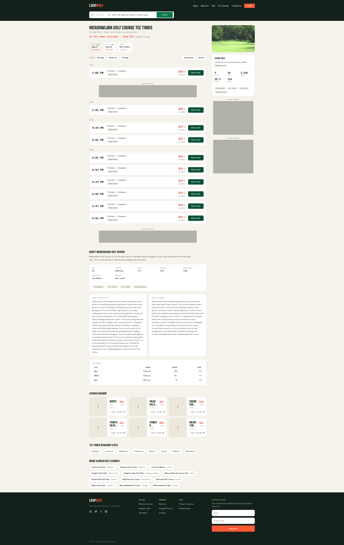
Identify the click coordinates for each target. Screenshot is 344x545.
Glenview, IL (190, 451)
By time (201, 58)
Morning (100, 58)
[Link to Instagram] (106, 511)
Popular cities (144, 508)
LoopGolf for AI (165, 508)
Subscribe (233, 528)
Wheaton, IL (123, 451)
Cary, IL (164, 451)
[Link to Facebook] (101, 511)
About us (162, 504)
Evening (125, 58)
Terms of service (186, 504)
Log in (249, 5)
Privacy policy (185, 508)
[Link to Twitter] (95, 511)
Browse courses (146, 504)
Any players (188, 58)
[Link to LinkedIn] (90, 511)
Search (164, 15)
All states (143, 513)
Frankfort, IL (139, 451)
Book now (195, 72)
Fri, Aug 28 (99, 15)
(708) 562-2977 (220, 66)
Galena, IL (176, 451)
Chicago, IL (96, 451)
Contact (162, 513)
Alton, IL (152, 451)
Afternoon (113, 58)
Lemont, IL (109, 451)
